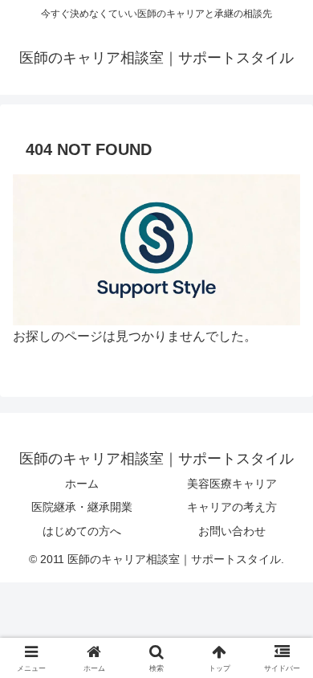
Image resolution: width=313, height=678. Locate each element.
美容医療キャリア (232, 483)
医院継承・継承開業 (81, 506)
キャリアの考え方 (232, 506)
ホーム (82, 483)
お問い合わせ (232, 531)
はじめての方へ (82, 531)
